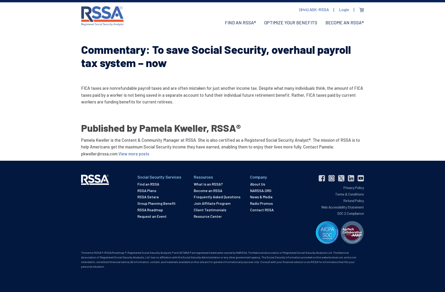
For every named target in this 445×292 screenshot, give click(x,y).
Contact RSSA (262, 210)
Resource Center (208, 216)
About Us (257, 184)
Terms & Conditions (349, 194)
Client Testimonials (210, 210)
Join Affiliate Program (212, 203)
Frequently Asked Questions (217, 197)
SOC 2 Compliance (350, 213)
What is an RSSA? (208, 184)
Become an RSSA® (344, 22)
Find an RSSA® (240, 22)
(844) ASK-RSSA (314, 9)
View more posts (133, 153)
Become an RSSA (208, 190)
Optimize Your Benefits (290, 22)
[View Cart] (361, 10)
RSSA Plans (146, 190)
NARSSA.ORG (260, 190)
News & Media (261, 197)
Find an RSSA (148, 184)
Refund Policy (353, 201)
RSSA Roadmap (150, 210)
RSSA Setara (148, 197)
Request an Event (152, 216)
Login (344, 9)
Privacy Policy (353, 188)
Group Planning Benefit (156, 203)
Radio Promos (261, 203)
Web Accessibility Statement (342, 207)
